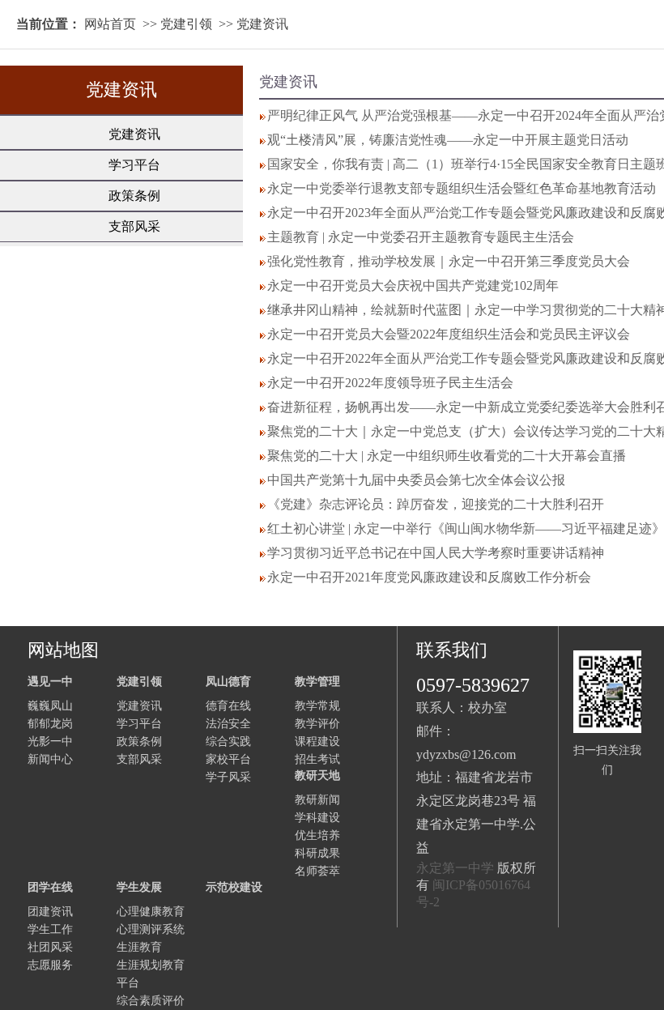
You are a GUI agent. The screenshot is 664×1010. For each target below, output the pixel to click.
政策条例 (134, 195)
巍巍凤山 (50, 706)
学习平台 (134, 165)
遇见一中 (50, 681)
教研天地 (317, 775)
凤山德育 (228, 681)
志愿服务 (50, 965)
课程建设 (317, 741)
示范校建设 (234, 887)
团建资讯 (50, 912)
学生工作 (50, 929)
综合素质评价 (151, 1001)
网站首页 (110, 24)
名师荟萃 (317, 871)
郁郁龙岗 (50, 724)
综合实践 (228, 741)
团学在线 (50, 887)
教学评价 (317, 724)
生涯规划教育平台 (151, 974)
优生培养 (317, 835)
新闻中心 (50, 759)
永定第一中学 (455, 868)
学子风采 (228, 777)
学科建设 (317, 818)
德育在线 (228, 706)
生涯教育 (139, 947)
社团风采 (50, 947)
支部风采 (134, 226)
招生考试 (317, 759)
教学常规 (317, 706)
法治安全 (228, 724)
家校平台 (228, 759)
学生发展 (139, 887)
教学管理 (317, 681)
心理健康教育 (151, 912)
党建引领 (186, 24)
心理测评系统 (151, 929)
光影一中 (50, 741)
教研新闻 (317, 800)
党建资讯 (262, 24)
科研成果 (317, 853)
